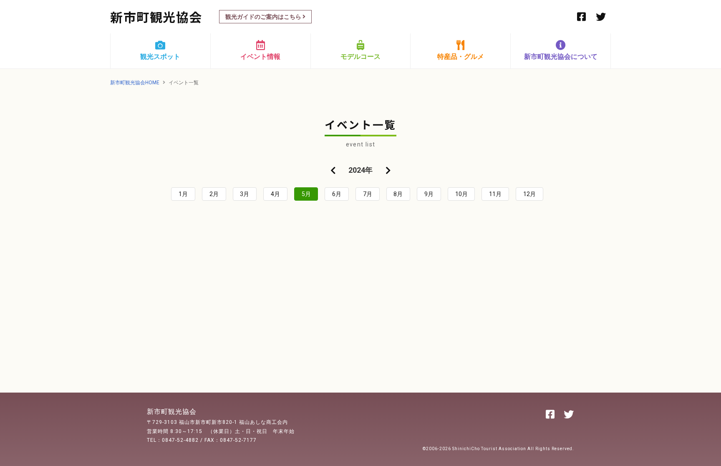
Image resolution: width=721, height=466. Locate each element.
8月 (398, 194)
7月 (367, 194)
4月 (275, 194)
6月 (336, 194)
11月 (495, 194)
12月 (529, 194)
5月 (306, 194)
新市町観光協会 (156, 17)
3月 (244, 194)
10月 (461, 194)
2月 (214, 194)
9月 (429, 194)
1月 (183, 194)
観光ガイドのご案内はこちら (264, 16)
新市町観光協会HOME (134, 83)
